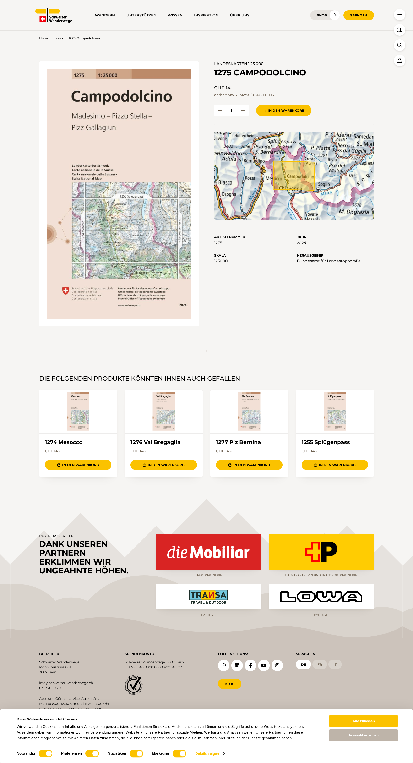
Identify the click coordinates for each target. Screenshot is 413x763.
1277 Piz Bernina (238, 442)
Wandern (105, 15)
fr (319, 664)
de (303, 664)
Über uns (239, 15)
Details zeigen (207, 754)
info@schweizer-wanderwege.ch (66, 683)
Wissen (175, 15)
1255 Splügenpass (326, 442)
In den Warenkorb (286, 110)
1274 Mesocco (63, 442)
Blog (230, 684)
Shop (322, 15)
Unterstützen (141, 15)
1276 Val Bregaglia (155, 442)
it (335, 664)
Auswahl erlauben (363, 735)
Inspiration (206, 15)
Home (44, 38)
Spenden (358, 15)
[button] (119, 193)
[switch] (92, 753)
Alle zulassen (364, 721)
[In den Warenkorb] (220, 110)
